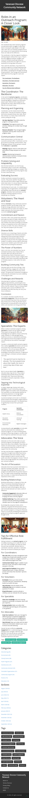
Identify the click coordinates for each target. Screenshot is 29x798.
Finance (4, 678)
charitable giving (6, 754)
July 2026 (4, 691)
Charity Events (6, 658)
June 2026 (5, 695)
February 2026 (6, 708)
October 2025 (6, 721)
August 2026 (5, 688)
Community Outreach (8, 668)
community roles (22, 639)
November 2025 (6, 717)
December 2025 (6, 714)
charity (4, 765)
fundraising (18, 761)
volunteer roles (6, 642)
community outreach (7, 733)
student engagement (18, 754)
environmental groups (7, 751)
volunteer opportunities (8, 747)
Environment (5, 655)
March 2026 (5, 704)
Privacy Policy (6, 785)
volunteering (16, 740)
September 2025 (6, 724)
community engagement (18, 642)
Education (5, 681)
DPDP (4, 790)
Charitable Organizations (9, 671)
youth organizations (7, 761)
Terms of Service (7, 783)
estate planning (6, 758)
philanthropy (20, 743)
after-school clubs (6, 736)
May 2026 (5, 698)
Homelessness (6, 665)
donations (22, 765)
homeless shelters (20, 751)
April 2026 (4, 701)
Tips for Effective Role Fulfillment (11, 88)
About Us (5, 780)
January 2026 (5, 711)
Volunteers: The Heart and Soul (10, 80)
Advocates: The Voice (8, 85)
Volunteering (5, 652)
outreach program (11, 639)
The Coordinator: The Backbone (10, 78)
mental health (16, 758)
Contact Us (6, 788)
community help (13, 765)
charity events (19, 733)
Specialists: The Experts (8, 83)
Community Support (7, 674)
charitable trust (6, 740)
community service (18, 736)
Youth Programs (6, 661)
